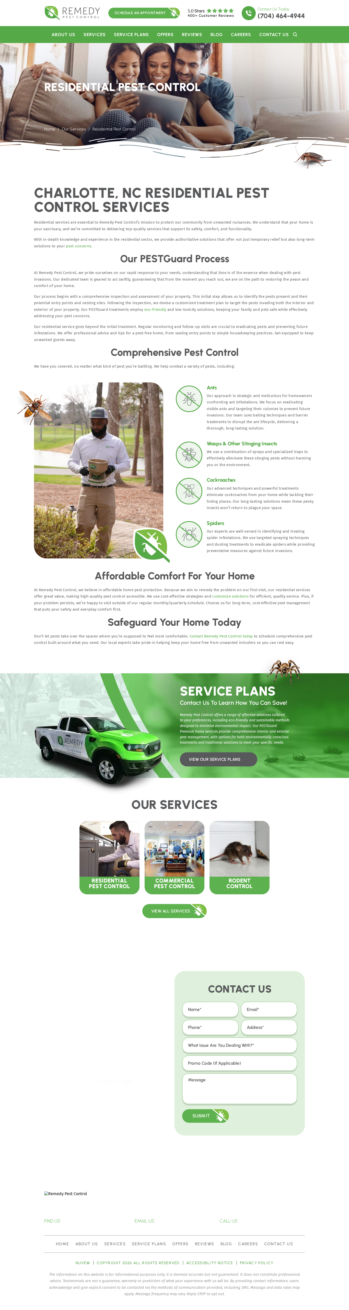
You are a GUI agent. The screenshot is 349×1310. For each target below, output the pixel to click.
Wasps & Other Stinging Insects (242, 444)
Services (95, 34)
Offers (165, 34)
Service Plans (131, 34)
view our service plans (215, 759)
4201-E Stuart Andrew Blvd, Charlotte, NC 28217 (91, 1221)
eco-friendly (155, 309)
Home (62, 1244)
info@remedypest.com (181, 1221)
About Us (63, 34)
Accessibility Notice (209, 1263)
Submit (201, 1116)
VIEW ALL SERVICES (170, 911)
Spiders (215, 523)
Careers (241, 34)
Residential (109, 857)
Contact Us (274, 34)
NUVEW (83, 1263)
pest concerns (78, 246)
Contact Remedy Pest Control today (221, 636)
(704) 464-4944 (281, 16)
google (170, 1203)
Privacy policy (257, 1263)
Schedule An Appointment (140, 13)
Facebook (151, 1203)
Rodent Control (240, 857)
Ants (212, 387)
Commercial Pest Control (175, 857)
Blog (217, 34)
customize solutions (230, 596)
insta (190, 1203)
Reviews (192, 34)
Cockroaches (221, 480)
